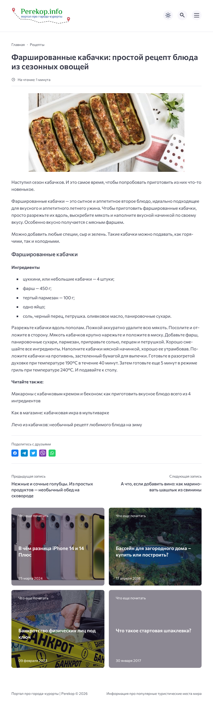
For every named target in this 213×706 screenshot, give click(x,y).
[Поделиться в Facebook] (14, 453)
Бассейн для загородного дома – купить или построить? (153, 551)
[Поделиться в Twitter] (33, 453)
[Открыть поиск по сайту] (182, 15)
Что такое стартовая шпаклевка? (153, 630)
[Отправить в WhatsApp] (52, 453)
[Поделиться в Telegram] (24, 453)
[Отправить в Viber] (42, 453)
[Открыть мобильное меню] (197, 15)
